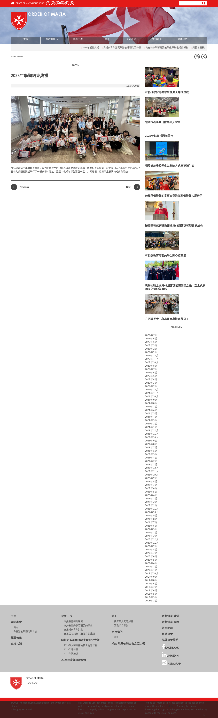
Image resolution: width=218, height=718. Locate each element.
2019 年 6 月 (151, 583)
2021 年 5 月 (151, 529)
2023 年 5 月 (151, 454)
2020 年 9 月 (151, 546)
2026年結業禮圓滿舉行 (159, 135)
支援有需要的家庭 (73, 621)
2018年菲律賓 (71, 649)
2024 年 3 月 (151, 420)
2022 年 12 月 (152, 467)
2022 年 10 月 (152, 474)
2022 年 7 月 (151, 484)
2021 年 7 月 (151, 522)
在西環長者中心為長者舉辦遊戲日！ (167, 318)
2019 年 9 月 (151, 576)
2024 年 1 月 (151, 427)
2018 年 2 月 (151, 600)
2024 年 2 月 (151, 423)
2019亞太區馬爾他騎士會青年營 (80, 645)
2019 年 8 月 (151, 580)
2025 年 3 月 (151, 382)
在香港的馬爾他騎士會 (25, 631)
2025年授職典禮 (76, 47)
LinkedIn (173, 655)
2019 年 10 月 (152, 573)
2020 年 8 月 (151, 549)
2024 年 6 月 (151, 410)
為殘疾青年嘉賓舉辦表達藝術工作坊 (108, 47)
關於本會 (50, 39)
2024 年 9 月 (151, 399)
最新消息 (131, 39)
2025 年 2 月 (151, 386)
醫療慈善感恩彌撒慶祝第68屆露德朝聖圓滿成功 (174, 225)
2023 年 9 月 (151, 440)
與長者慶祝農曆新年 (189, 47)
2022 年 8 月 (151, 481)
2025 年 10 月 (152, 362)
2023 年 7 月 (151, 447)
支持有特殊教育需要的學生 (78, 625)
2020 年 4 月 (151, 563)
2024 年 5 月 (151, 413)
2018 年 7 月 (151, 587)
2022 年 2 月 (151, 502)
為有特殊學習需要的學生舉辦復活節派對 (152, 47)
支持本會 (157, 39)
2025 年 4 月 (151, 379)
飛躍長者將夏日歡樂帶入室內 (163, 122)
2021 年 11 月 (152, 508)
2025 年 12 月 (152, 355)
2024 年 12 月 (152, 389)
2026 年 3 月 (151, 345)
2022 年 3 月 (151, 498)
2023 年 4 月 (151, 457)
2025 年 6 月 (151, 372)
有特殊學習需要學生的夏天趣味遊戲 (167, 92)
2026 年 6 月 (151, 338)
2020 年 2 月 (151, 566)
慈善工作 (78, 39)
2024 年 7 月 (151, 406)
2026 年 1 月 (151, 352)
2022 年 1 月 (151, 505)
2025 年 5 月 (151, 376)
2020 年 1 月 (151, 570)
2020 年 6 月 (151, 556)
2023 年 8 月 (151, 444)
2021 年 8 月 (151, 519)
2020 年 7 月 (151, 553)
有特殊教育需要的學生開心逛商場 (165, 255)
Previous (24, 187)
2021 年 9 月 (151, 515)
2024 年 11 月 (152, 393)
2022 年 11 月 (152, 471)
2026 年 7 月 (151, 335)
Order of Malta (42, 22)
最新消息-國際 (170, 621)
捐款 (116, 637)
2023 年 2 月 (151, 461)
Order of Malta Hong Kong (29, 3)
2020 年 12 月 (152, 539)
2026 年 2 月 (151, 348)
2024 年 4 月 (151, 416)
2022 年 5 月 (151, 491)
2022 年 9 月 (151, 478)
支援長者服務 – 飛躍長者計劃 (79, 633)
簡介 (15, 627)
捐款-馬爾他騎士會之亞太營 (128, 643)
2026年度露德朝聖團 (74, 659)
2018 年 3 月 (151, 597)
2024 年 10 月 (152, 396)
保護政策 (167, 633)
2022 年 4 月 (151, 495)
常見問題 (167, 627)
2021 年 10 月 (152, 512)
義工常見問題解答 (123, 621)
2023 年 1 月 (151, 464)
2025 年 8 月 (151, 365)
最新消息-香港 (170, 616)
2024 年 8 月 (151, 403)
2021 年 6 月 (151, 525)
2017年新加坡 (71, 653)
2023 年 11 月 (152, 433)
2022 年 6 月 (151, 488)
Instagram (174, 663)
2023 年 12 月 (152, 430)
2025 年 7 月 (151, 369)
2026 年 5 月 (151, 342)
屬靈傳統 (16, 637)
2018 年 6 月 (151, 590)
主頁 (25, 39)
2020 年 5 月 (151, 559)
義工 (107, 39)
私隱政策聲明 (170, 639)
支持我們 (117, 631)
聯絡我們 (182, 39)
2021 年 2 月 (151, 536)
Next (128, 187)
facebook (171, 647)
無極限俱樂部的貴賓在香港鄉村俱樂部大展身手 (173, 195)
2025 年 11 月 (152, 359)
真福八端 (16, 643)
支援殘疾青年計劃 (73, 629)
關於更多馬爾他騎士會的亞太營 (80, 640)
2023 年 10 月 (152, 437)
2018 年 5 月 (151, 593)
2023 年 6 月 (151, 450)
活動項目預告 (121, 625)
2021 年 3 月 (151, 532)
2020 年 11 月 (152, 542)
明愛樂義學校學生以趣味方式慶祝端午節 (169, 165)
